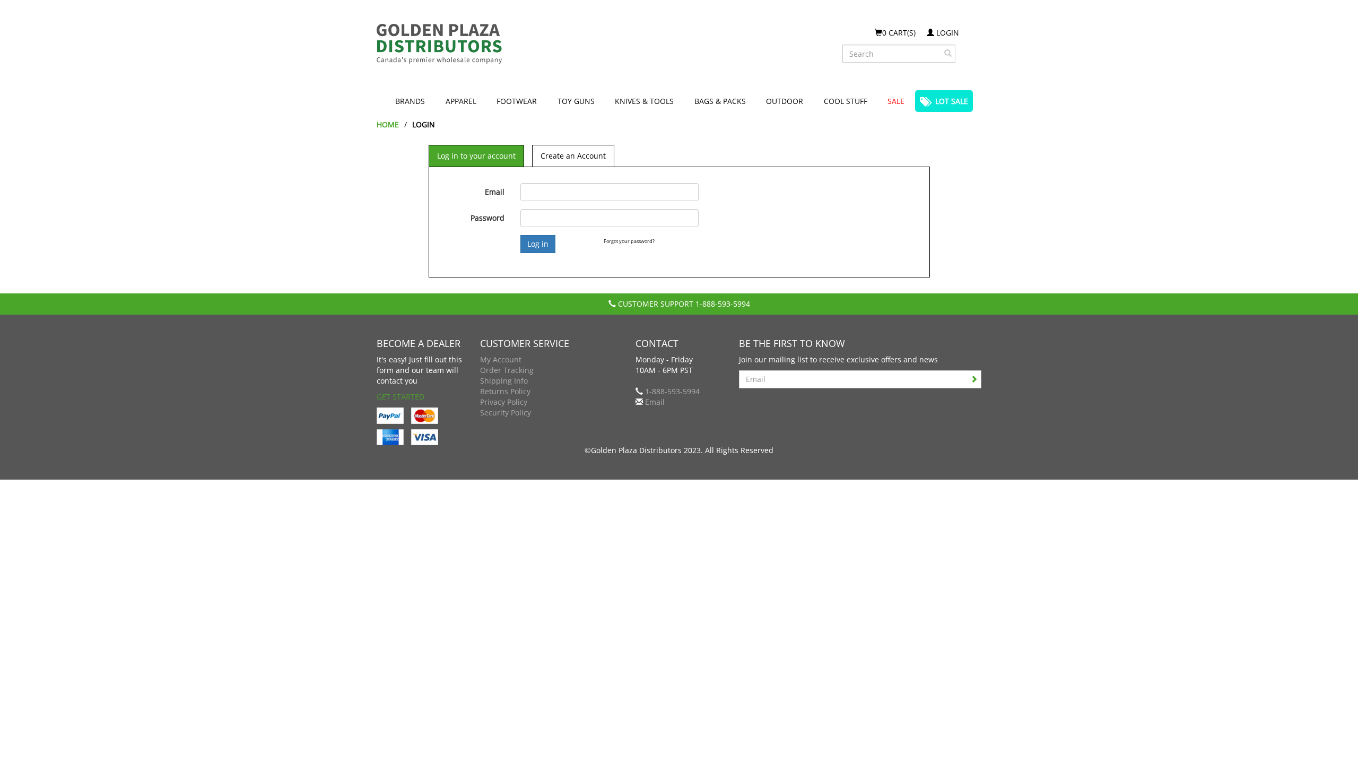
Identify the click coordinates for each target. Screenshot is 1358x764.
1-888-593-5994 (722, 304)
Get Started (400, 397)
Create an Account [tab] (573, 156)
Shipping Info (504, 381)
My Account (500, 359)
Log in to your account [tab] (476, 156)
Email (494, 192)
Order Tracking (507, 370)
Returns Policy (505, 391)
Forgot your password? (629, 241)
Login (946, 33)
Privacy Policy (503, 402)
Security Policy (505, 412)
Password (487, 218)
